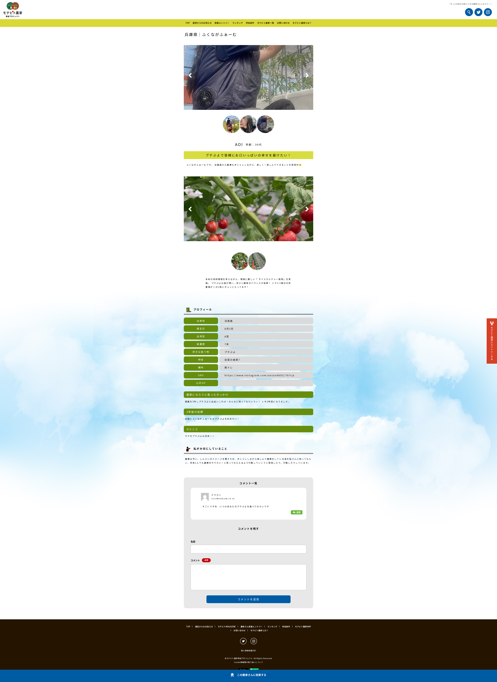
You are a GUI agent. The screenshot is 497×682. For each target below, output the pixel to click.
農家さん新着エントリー (251, 626)
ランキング (237, 22)
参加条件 (250, 22)
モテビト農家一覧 (265, 22)
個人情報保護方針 (248, 650)
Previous (190, 75)
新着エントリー (222, 22)
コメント (199, 560)
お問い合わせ (283, 22)
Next (307, 75)
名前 (193, 541)
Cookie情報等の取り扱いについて (248, 662)
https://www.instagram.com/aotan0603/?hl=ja (259, 375)
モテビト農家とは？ (302, 22)
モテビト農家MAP (303, 626)
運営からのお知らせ (202, 22)
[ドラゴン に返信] (296, 512)
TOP (187, 22)
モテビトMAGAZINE (227, 626)
